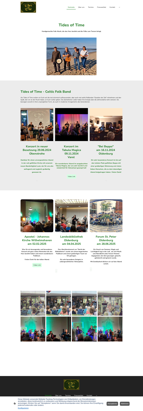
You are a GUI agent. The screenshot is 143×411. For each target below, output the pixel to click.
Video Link (71, 176)
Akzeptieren (112, 404)
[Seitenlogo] (28, 7)
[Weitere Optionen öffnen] (119, 7)
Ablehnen (125, 404)
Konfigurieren (23, 408)
